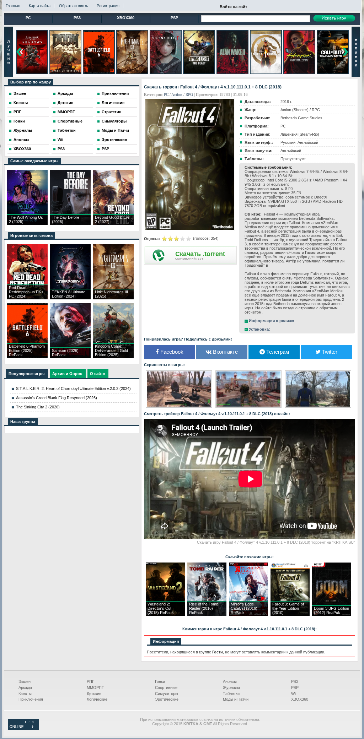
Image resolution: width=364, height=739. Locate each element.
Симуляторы (114, 121)
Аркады (65, 93)
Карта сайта (39, 6)
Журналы (23, 130)
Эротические (114, 139)
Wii (60, 139)
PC (28, 18)
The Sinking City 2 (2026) (38, 407)
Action (176, 94)
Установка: (259, 329)
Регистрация (108, 6)
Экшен (20, 93)
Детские (65, 102)
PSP (174, 18)
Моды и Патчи (115, 130)
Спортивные (70, 121)
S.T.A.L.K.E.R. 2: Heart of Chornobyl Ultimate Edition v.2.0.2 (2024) (73, 388)
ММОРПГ (66, 112)
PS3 (77, 18)
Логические (113, 102)
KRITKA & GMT (197, 724)
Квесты (21, 102)
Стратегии (112, 112)
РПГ (17, 112)
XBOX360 (125, 18)
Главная (13, 6)
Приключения (115, 93)
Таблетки (67, 130)
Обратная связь (73, 6)
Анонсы (21, 139)
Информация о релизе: (271, 321)
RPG (189, 94)
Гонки (19, 121)
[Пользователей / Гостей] (23, 728)
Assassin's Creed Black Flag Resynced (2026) (56, 398)
